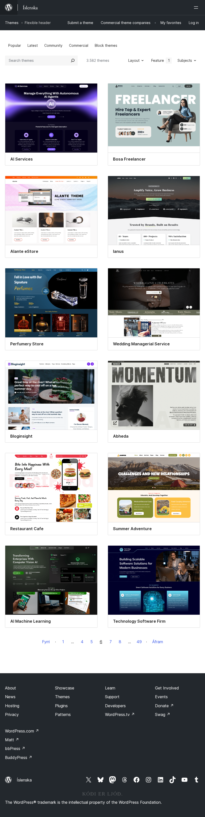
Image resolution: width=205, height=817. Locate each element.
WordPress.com (22, 730)
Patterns (63, 714)
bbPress (15, 748)
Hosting (12, 705)
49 (139, 641)
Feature (160, 60)
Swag (162, 714)
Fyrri (46, 641)
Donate (164, 705)
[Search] (73, 61)
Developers (115, 705)
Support (112, 696)
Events (161, 696)
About (10, 687)
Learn (110, 687)
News (10, 696)
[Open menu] (197, 7)
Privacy (12, 714)
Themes (11, 23)
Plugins (61, 705)
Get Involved (167, 687)
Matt (12, 739)
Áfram (157, 641)
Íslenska (24, 779)
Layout (134, 60)
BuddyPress (18, 757)
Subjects (185, 60)
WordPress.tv (120, 714)
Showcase (64, 687)
